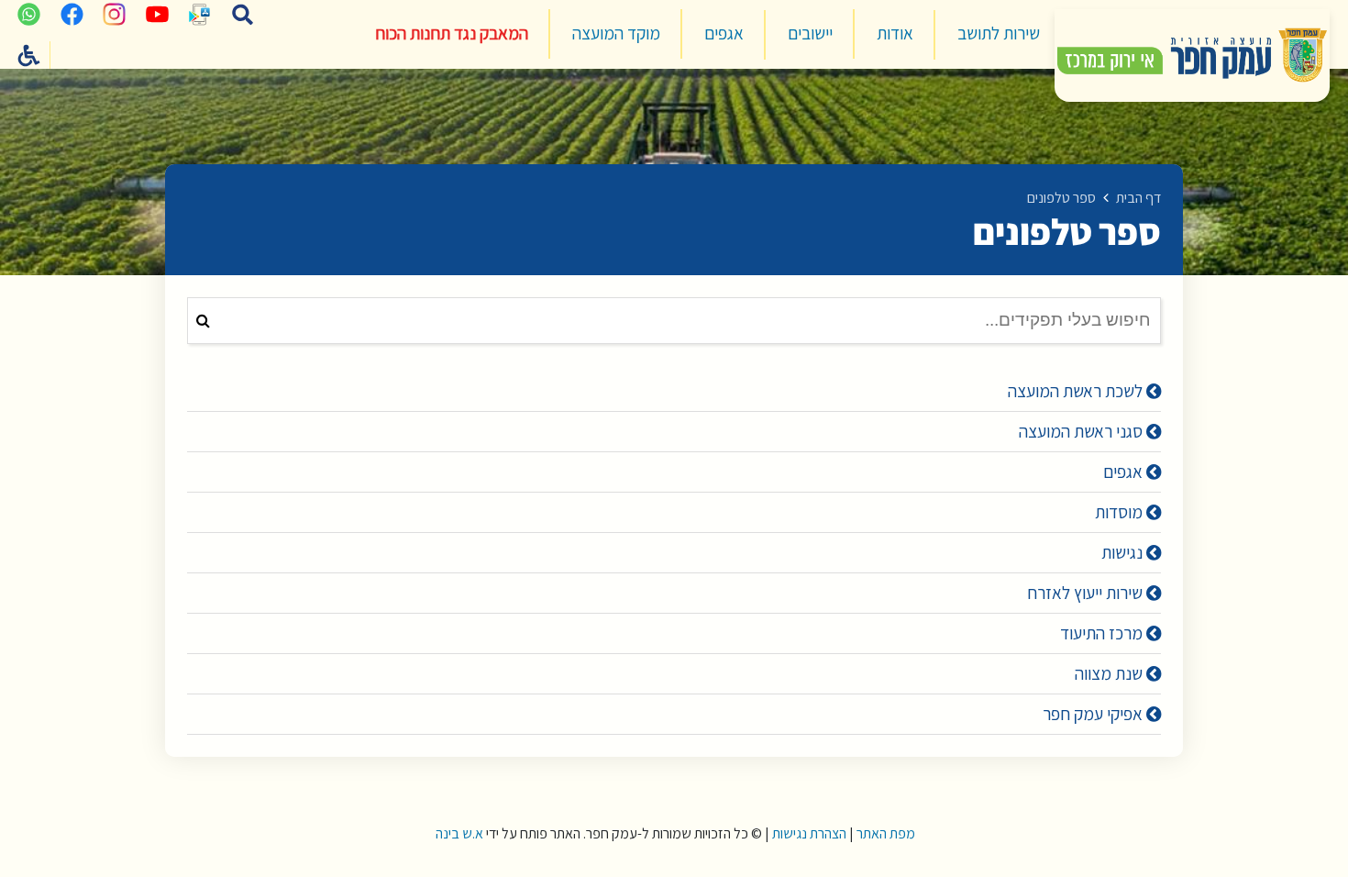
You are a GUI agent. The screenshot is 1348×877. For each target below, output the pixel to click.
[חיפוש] (243, 14)
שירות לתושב (998, 33)
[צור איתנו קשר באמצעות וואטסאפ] (29, 14)
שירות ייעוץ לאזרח (1086, 593)
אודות (895, 33)
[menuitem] (998, 35)
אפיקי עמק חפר (1094, 714)
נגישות (1123, 552)
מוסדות (1120, 512)
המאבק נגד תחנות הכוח (451, 33)
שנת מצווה (1110, 673)
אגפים (724, 33)
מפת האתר (885, 833)
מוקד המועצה (616, 33)
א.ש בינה (458, 833)
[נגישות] (29, 55)
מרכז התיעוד (1103, 633)
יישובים (810, 33)
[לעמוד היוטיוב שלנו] (157, 14)
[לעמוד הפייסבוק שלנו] (71, 14)
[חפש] (203, 320)
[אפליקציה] (200, 14)
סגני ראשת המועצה (1082, 431)
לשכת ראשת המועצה (1077, 391)
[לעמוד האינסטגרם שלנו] (114, 14)
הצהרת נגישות (809, 833)
